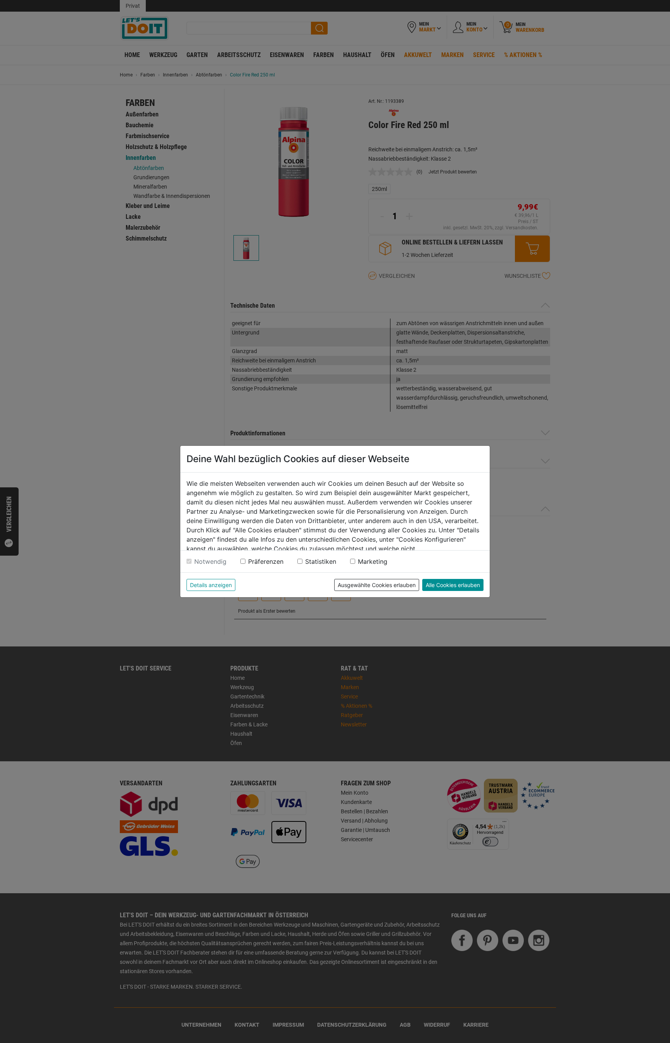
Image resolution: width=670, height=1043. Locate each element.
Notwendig (210, 561)
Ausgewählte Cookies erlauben (377, 585)
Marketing (372, 561)
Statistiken (320, 561)
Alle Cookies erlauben (453, 585)
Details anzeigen (211, 585)
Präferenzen (265, 561)
